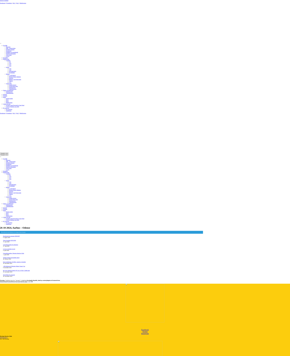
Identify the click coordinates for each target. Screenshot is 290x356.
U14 (10, 66)
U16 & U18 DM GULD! (9, 249)
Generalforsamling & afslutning (10, 244)
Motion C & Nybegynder (15, 79)
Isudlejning (8, 110)
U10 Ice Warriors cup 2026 (12, 106)
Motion (8, 74)
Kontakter (5, 57)
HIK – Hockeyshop (10, 48)
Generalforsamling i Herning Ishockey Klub (13, 253)
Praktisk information (11, 53)
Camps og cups (6, 104)
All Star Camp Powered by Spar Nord (15, 105)
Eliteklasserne (12, 87)
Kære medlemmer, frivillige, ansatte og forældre (14, 262)
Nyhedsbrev (9, 3)
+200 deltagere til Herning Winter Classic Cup (14, 266)
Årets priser (9, 55)
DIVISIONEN (12, 71)
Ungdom (8, 60)
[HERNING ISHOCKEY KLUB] (83, 41)
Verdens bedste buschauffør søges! (11, 257)
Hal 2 (17, 3)
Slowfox (11, 78)
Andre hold (8, 83)
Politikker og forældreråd (12, 52)
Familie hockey (12, 85)
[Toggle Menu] (0, 43)
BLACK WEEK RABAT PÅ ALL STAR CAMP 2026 (16, 270)
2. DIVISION (12, 75)
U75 (10, 82)
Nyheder (5, 95)
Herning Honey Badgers (15, 76)
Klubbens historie (10, 49)
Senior (7, 67)
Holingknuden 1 (4, 337)
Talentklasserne (12, 89)
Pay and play (6, 108)
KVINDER (12, 72)
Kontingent (2, 3)
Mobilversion (23, 3)
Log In (7, 56)
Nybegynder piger (13, 86)
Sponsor (5, 94)
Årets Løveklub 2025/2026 (9, 240)
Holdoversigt (6, 59)
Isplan (4, 97)
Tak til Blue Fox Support (9, 275)
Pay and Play (9, 109)
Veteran (11, 81)
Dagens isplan (9, 98)
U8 (10, 62)
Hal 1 (14, 3)
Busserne (8, 47)
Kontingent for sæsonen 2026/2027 (11, 236)
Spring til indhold (4, 0)
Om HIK (5, 45)
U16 (10, 68)
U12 (10, 64)
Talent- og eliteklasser (8, 90)
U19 (10, 70)
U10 (10, 63)
